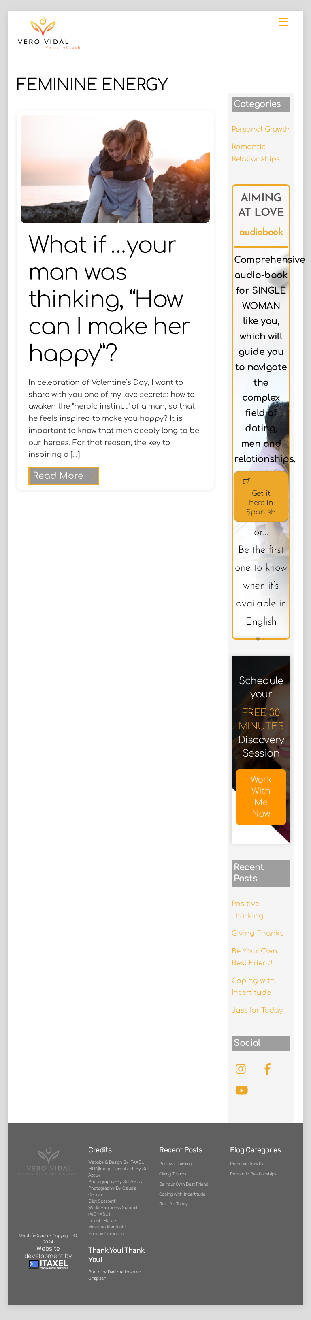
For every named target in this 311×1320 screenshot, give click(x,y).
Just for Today (257, 1010)
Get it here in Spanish (261, 503)
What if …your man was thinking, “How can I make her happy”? (109, 300)
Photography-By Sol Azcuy (115, 1181)
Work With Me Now (261, 797)
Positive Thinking (175, 1163)
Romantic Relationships (253, 1174)
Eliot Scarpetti (102, 1201)
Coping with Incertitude (182, 1194)
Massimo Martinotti (107, 1227)
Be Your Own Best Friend (183, 1184)
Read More (58, 476)
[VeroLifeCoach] (49, 48)
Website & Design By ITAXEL (116, 1162)
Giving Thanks (257, 933)
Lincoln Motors (102, 1220)
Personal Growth (261, 129)
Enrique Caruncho (106, 1233)
